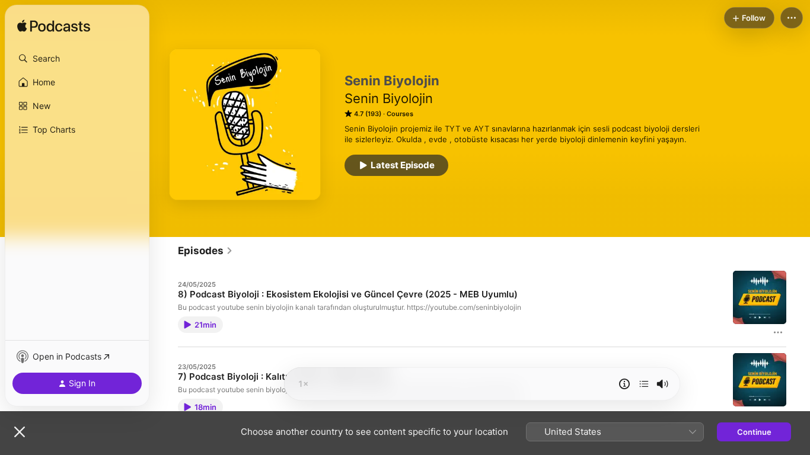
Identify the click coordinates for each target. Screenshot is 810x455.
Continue (754, 432)
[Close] (19, 432)
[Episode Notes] (624, 384)
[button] (77, 59)
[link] (205, 250)
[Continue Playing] (644, 384)
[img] (53, 27)
